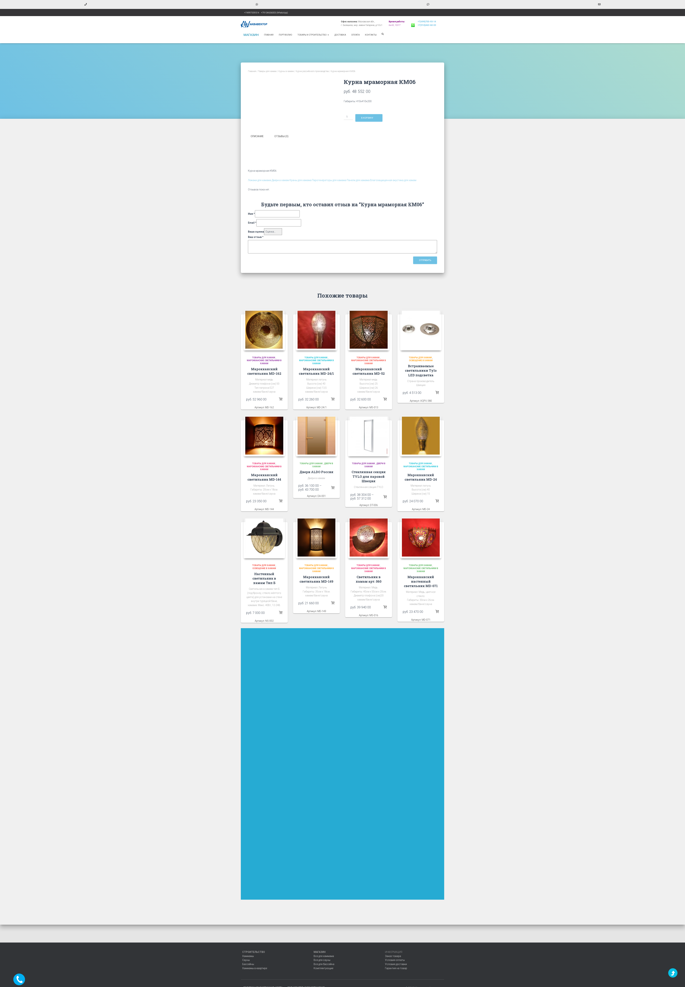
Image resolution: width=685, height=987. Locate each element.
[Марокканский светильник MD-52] (368, 330)
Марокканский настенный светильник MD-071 (421, 581)
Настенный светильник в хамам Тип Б (264, 578)
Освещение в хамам (421, 360)
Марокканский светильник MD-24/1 (316, 371)
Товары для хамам (267, 71)
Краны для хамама (300, 180)
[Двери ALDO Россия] (316, 436)
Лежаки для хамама (259, 180)
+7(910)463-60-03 (427, 25)
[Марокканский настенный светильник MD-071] (421, 537)
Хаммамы (248, 956)
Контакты (371, 35)
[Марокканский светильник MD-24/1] (316, 330)
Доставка (340, 35)
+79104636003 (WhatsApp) (274, 12)
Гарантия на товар (396, 968)
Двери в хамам (280, 180)
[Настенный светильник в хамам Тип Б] (264, 537)
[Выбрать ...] (332, 488)
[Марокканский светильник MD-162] (264, 330)
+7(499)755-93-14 (427, 21)
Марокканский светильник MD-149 (316, 579)
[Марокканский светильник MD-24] (421, 436)
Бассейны (248, 964)
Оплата (355, 35)
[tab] (260, 136)
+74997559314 (251, 12)
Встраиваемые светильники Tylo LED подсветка (421, 370)
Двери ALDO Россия (316, 472)
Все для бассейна (324, 964)
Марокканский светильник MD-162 (264, 371)
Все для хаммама (324, 956)
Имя (251, 213)
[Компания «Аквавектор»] (254, 24)
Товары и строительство (312, 35)
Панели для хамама (358, 180)
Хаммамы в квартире (254, 968)
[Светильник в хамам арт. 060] (368, 537)
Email (252, 222)
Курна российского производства (312, 71)
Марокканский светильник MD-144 (264, 477)
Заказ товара (393, 956)
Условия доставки (396, 964)
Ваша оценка (256, 231)
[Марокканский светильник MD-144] (264, 436)
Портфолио (285, 35)
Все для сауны (322, 960)
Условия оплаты (395, 960)
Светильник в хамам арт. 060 (368, 579)
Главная (268, 35)
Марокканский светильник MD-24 (421, 477)
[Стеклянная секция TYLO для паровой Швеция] (368, 436)
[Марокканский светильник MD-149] (316, 537)
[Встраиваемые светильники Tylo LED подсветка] (421, 330)
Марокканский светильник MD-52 (368, 371)
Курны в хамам (286, 71)
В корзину (367, 118)
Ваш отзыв (255, 237)
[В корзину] (280, 399)
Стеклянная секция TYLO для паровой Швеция (369, 476)
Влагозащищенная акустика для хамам (393, 180)
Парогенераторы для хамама (329, 180)
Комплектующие (323, 968)
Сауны (246, 960)
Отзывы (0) (281, 136)
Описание (257, 136)
